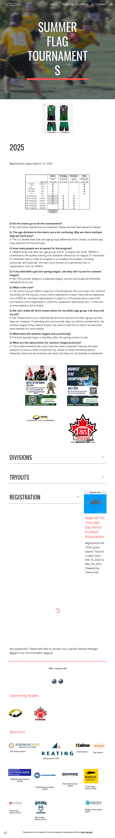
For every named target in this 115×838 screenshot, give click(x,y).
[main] (57, 49)
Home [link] (53, 4)
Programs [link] (67, 4)
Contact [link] (101, 4)
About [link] (85, 4)
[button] (111, 4)
